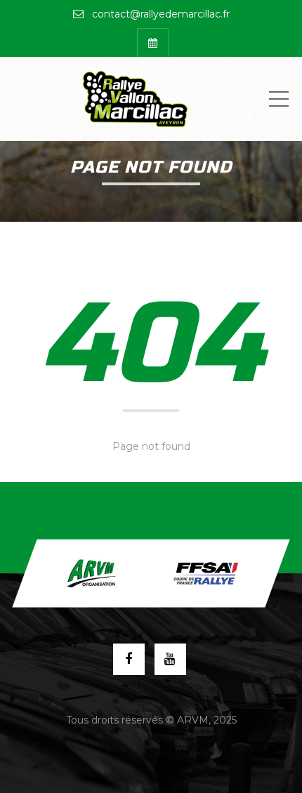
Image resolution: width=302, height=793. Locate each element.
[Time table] (153, 42)
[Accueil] (135, 99)
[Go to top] (150, 574)
